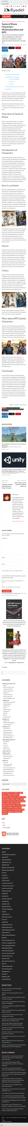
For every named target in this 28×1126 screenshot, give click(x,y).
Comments (6, 827)
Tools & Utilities (6, 756)
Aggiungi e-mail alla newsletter (12, 570)
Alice (12, 44)
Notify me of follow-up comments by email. (12, 581)
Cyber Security (6, 764)
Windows (5, 748)
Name (4, 557)
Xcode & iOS (6, 717)
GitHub (17, 799)
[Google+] (9, 6)
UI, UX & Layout (6, 724)
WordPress (5, 813)
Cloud (4, 762)
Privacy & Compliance (8, 767)
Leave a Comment (18, 44)
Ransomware (10, 807)
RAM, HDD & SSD (7, 737)
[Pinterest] (23, 6)
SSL (9, 809)
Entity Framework (6, 799)
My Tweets (4, 667)
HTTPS (7, 801)
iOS (15, 21)
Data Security (7, 765)
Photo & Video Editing (8, 722)
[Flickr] (25, 6)
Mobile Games (17, 409)
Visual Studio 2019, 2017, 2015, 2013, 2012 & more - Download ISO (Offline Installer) (13, 1057)
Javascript (19, 801)
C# (4, 707)
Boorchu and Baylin (14, 79)
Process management (8, 698)
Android (3, 21)
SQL (4, 715)
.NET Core (8, 792)
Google (21, 799)
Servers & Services (7, 771)
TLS (12, 809)
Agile (4, 685)
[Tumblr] (19, 6)
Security (16, 807)
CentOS (18, 797)
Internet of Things (7, 694)
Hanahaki (9, 1121)
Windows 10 (10, 811)
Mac (3, 803)
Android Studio (6, 704)
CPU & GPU (6, 728)
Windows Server (18, 811)
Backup (11, 797)
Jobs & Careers (6, 696)
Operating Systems (7, 739)
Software (5, 753)
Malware (12, 803)
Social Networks (6, 773)
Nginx (14, 805)
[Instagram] (21, 6)
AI (12, 792)
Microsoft (5, 805)
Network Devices (7, 733)
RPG (22, 409)
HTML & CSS (6, 709)
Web (23, 21)
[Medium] (17, 6)
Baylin (8, 407)
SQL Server (5, 809)
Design (7, 21)
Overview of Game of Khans (13, 74)
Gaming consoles (7, 730)
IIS (11, 801)
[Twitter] (5, 6)
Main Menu (7, 16)
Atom (4, 825)
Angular (20, 792)
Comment (5, 538)
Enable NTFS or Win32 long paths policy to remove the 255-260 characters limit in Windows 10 (14, 1074)
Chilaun (12, 84)
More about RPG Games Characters (15, 86)
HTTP (4, 801)
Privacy (4, 807)
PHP (4, 713)
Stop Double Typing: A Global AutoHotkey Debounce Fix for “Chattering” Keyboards (12, 1063)
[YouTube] (7, 6)
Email (4, 564)
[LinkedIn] (15, 6)
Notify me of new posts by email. (11, 587)
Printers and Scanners (8, 735)
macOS (4, 747)
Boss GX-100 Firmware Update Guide (15, 1093)
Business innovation (7, 687)
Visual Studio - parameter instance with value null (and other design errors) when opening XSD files (13, 1080)
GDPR (12, 799)
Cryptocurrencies (7, 689)
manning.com (12, 662)
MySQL (9, 805)
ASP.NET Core (16, 794)
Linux (4, 745)
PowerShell (22, 805)
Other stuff (5, 751)
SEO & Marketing (7, 769)
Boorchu (12, 407)
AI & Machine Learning (8, 702)
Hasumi (12, 81)
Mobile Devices (6, 732)
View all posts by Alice (18, 521)
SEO (20, 807)
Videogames (19, 21)
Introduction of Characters (12, 77)
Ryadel (4, 1121)
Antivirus (4, 794)
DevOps (5, 692)
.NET (4, 792)
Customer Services (7, 690)
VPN (23, 809)
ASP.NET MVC (5, 797)
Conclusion (8, 89)
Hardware (5, 726)
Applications (6, 754)
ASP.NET (5, 705)
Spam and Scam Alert (8, 775)
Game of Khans (5, 409)
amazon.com (20, 662)
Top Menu (5, 1)
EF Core (23, 797)
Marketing (18, 803)
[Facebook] (13, 6)
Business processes (7, 683)
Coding (4, 700)
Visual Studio (17, 809)
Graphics (12, 21)
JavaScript (5, 711)
